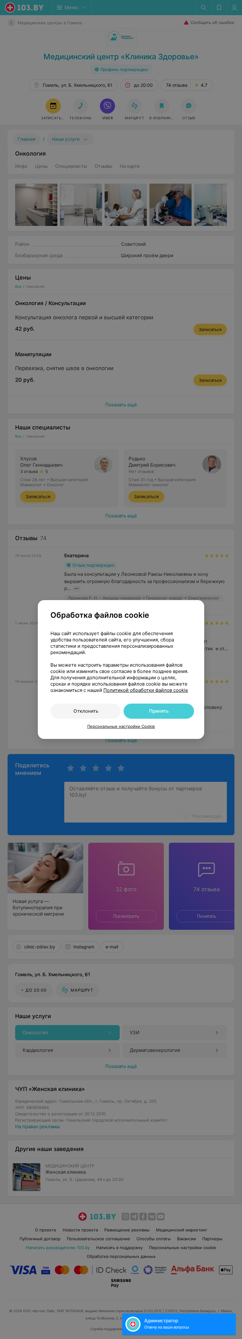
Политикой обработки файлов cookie (145, 690)
